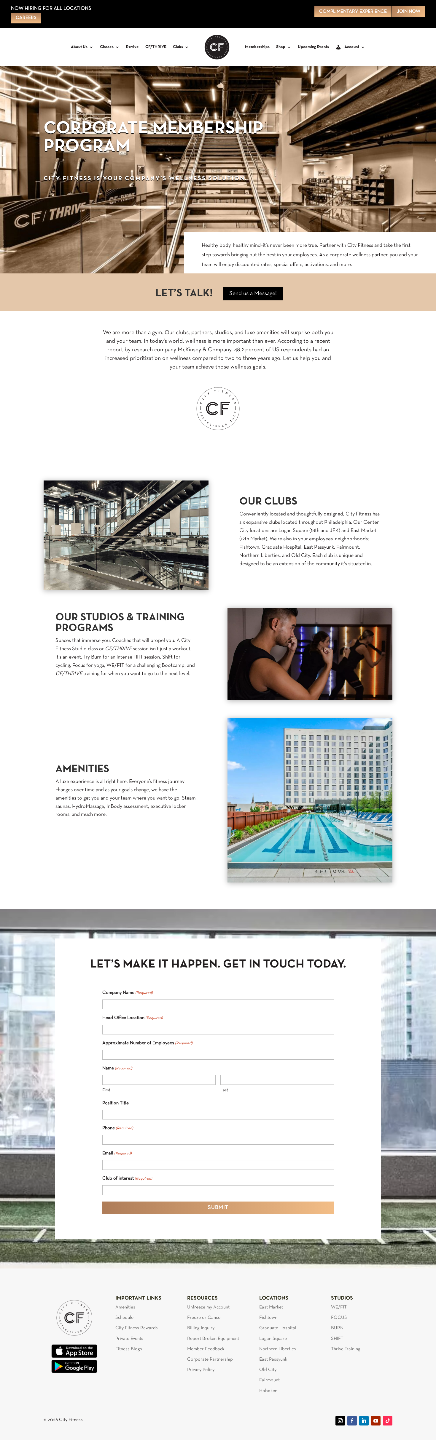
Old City (267, 1370)
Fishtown (268, 1318)
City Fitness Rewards (136, 1328)
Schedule (124, 1318)
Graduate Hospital (277, 1328)
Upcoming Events (313, 47)
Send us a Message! (253, 293)
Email (117, 1153)
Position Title (115, 1103)
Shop (280, 47)
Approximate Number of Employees (147, 1043)
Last (224, 1090)
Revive (132, 47)
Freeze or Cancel (204, 1318)
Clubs (178, 47)
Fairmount (269, 1380)
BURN (337, 1328)
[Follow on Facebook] (352, 1420)
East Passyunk (273, 1359)
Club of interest (127, 1178)
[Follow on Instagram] (340, 1420)
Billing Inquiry (200, 1328)
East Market (271, 1307)
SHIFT (337, 1339)
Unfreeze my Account (208, 1307)
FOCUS (339, 1318)
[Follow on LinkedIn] (364, 1420)
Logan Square (273, 1339)
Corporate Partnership (210, 1359)
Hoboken (268, 1391)
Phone (117, 1128)
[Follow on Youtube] (376, 1420)
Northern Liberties (277, 1349)
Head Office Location (132, 1018)
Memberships (257, 47)
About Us (79, 47)
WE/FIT (339, 1307)
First (106, 1090)
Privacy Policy (200, 1370)
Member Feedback (205, 1349)
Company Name (127, 993)
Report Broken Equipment (213, 1339)
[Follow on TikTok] (387, 1420)
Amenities (125, 1307)
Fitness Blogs (128, 1349)
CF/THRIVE (155, 47)
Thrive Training (345, 1349)
